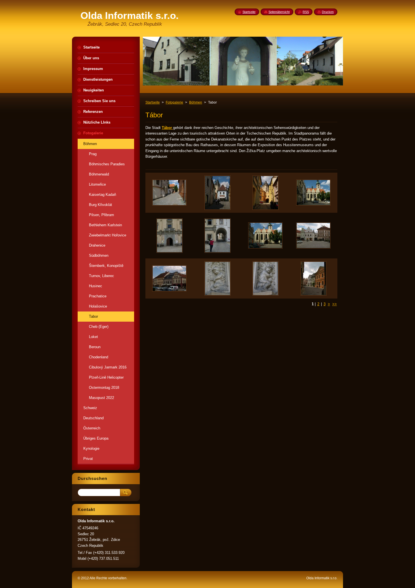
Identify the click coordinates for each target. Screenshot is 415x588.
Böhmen (195, 102)
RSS (306, 12)
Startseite (152, 102)
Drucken (328, 12)
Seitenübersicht (279, 12)
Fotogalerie (174, 102)
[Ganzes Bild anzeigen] (169, 193)
